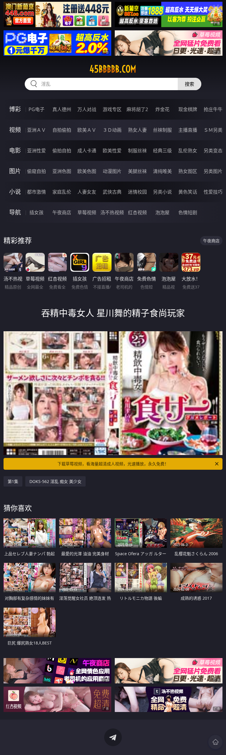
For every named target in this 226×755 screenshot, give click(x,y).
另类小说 (162, 192)
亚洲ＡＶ (36, 130)
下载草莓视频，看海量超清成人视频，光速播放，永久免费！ (113, 463)
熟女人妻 (137, 130)
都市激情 (36, 192)
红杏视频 (137, 212)
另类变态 (213, 150)
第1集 (13, 481)
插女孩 (36, 212)
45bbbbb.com (112, 69)
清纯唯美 (162, 171)
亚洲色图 (61, 171)
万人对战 (86, 109)
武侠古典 (112, 192)
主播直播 (187, 130)
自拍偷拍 (61, 130)
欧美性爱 (112, 150)
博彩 (15, 109)
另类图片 (213, 171)
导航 (15, 212)
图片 (15, 171)
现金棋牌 (187, 109)
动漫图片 (112, 171)
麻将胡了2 (137, 109)
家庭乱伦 (61, 192)
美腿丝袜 (137, 171)
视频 (15, 130)
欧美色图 (86, 171)
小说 (15, 192)
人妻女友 (86, 192)
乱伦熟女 (187, 150)
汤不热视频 (112, 212)
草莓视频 (86, 212)
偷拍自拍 (61, 150)
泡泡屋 (162, 212)
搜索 (189, 84)
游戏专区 (112, 109)
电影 (15, 150)
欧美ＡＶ (86, 130)
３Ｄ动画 (112, 130)
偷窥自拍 (36, 171)
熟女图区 (187, 171)
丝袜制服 (162, 130)
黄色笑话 (187, 192)
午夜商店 (61, 212)
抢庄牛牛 (213, 109)
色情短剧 (187, 212)
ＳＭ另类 (213, 130)
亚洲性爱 (36, 150)
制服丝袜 (137, 150)
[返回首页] (215, 742)
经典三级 (162, 150)
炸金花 (162, 109)
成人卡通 (86, 150)
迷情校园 (137, 192)
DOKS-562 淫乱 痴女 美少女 (55, 481)
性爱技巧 (213, 192)
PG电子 (36, 109)
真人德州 (61, 109)
